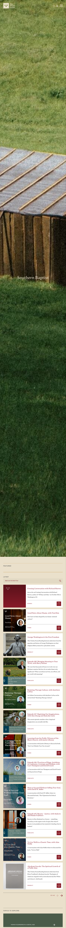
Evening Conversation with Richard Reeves (44, 589)
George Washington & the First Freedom (43, 637)
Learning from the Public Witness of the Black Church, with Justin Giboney (43, 739)
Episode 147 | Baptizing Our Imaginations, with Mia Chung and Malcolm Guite (43, 715)
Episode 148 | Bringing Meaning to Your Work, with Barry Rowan (42, 662)
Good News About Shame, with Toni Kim (43, 613)
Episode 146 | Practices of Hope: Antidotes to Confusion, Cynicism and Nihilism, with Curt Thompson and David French (43, 764)
